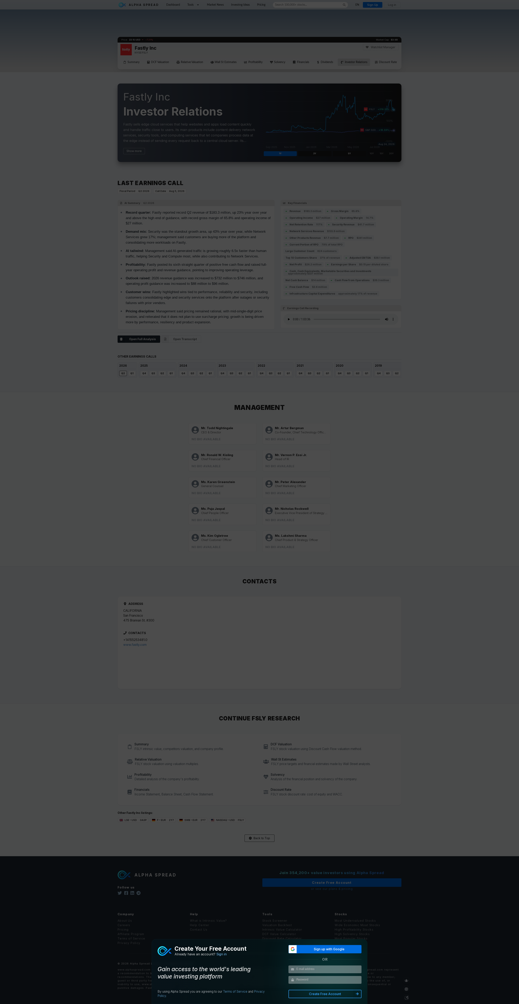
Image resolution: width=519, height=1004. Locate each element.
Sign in (221, 954)
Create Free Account (325, 994)
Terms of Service (235, 991)
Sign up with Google (329, 949)
